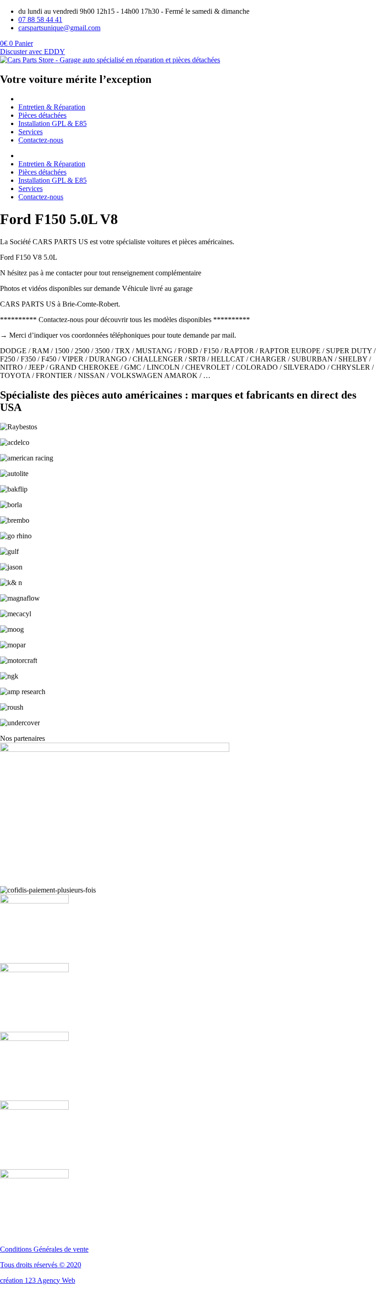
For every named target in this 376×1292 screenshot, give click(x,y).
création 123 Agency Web (37, 1280)
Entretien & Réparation (51, 107)
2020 (73, 1265)
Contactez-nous (40, 140)
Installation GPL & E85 (52, 123)
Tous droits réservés (29, 1265)
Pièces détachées (42, 115)
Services (30, 132)
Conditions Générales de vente (44, 1249)
